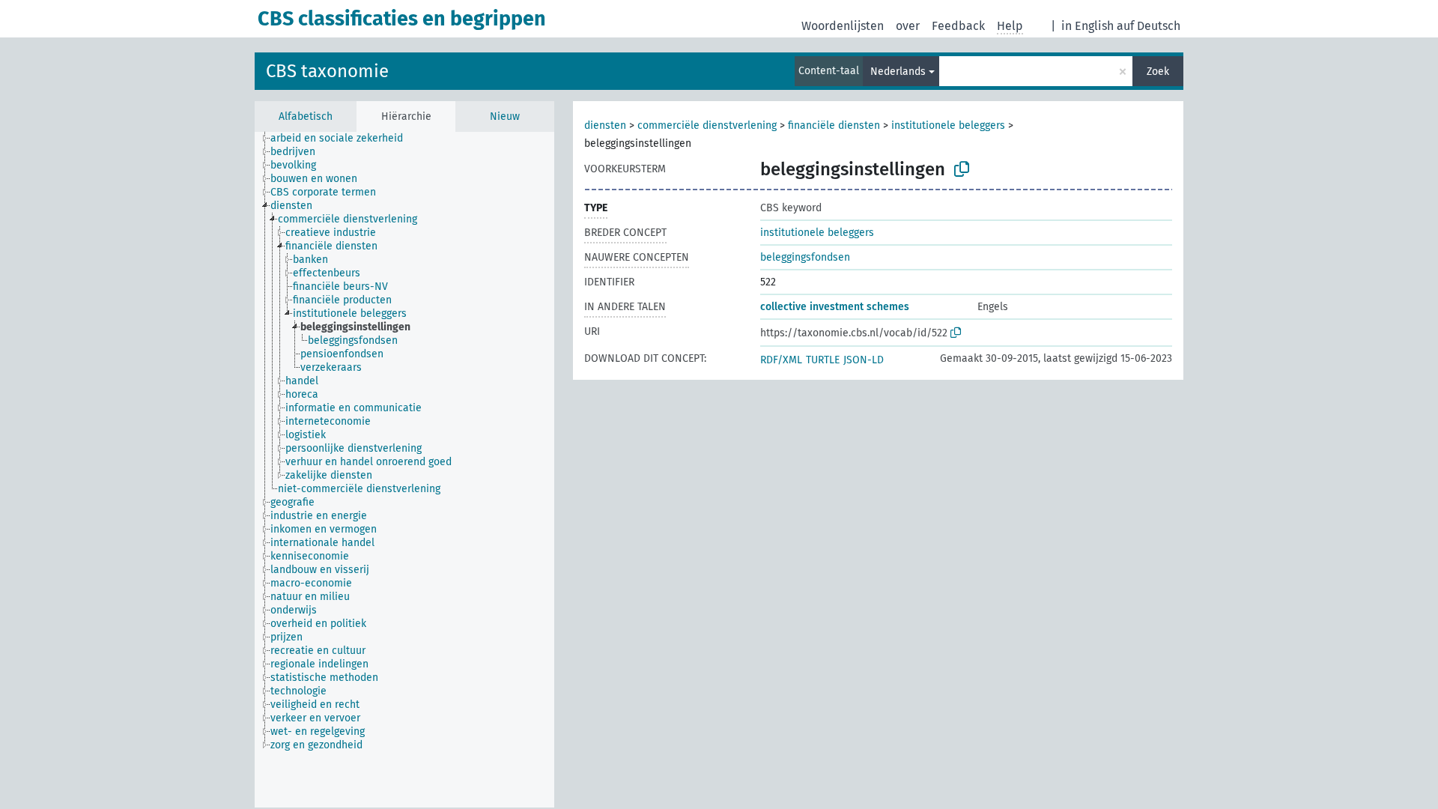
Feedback (958, 26)
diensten (605, 125)
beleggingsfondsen (805, 257)
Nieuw (505, 116)
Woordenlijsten (842, 26)
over (908, 26)
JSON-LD (863, 360)
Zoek (1158, 71)
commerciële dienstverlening (707, 125)
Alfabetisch (306, 116)
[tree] (404, 470)
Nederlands (898, 71)
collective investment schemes (834, 306)
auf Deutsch (1148, 26)
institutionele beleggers (948, 125)
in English (1087, 26)
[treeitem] (343, 138)
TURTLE (823, 360)
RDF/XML (781, 360)
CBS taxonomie (327, 71)
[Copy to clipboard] (961, 169)
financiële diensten (834, 125)
